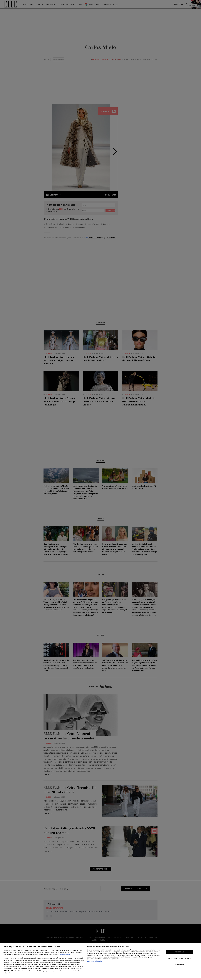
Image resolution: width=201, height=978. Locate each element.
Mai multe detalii (65, 954)
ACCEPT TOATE (179, 952)
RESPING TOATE (179, 965)
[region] (100, 960)
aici (26, 966)
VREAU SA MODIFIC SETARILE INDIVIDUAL (180, 958)
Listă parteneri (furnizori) (95, 961)
